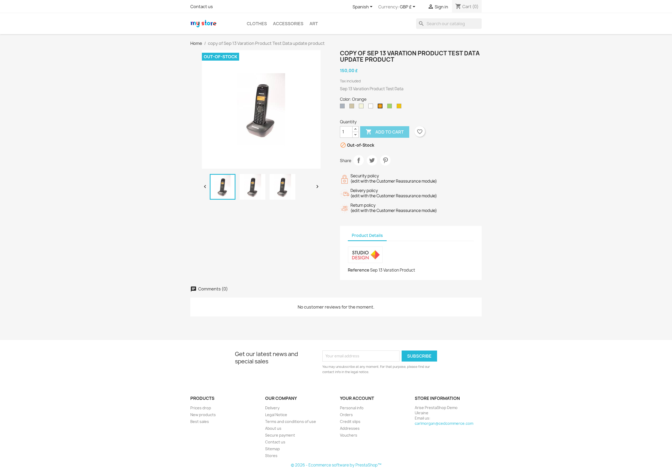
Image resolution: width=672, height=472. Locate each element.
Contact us (201, 6)
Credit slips (350, 421)
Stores (271, 455)
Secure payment (280, 435)
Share (358, 160)
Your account (357, 398)
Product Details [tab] (367, 235)
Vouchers (348, 435)
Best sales (199, 421)
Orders (346, 414)
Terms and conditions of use (290, 421)
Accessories (288, 23)
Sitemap (272, 448)
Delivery (272, 407)
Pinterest (385, 160)
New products (203, 414)
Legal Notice (276, 414)
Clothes (257, 23)
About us (273, 428)
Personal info (352, 407)
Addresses (350, 428)
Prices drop (200, 407)
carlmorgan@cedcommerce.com (444, 423)
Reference (358, 270)
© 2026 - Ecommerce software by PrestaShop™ (336, 465)
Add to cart (385, 132)
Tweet (372, 160)
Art (313, 23)
